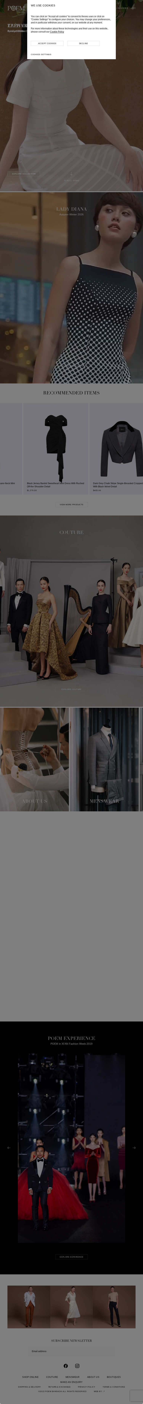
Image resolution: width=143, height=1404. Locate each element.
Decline (83, 43)
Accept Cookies (47, 43)
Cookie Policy (57, 31)
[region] (71, 702)
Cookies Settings (41, 54)
